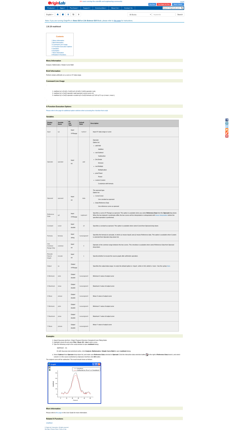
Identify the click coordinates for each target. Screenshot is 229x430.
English (49, 14)
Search (180, 14)
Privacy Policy (54, 429)
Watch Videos (178, 4)
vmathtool (49, 423)
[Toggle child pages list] (78, 14)
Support (86, 8)
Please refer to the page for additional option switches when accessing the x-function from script (77, 110)
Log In (182, 2)
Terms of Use (62, 429)
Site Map (47, 429)
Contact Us (128, 8)
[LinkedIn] (226, 123)
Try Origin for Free (164, 4)
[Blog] (226, 126)
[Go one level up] (68, 14)
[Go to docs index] (57, 14)
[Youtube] (226, 136)
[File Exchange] (226, 132)
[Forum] (226, 129)
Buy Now (152, 4)
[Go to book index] (62, 14)
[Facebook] (226, 119)
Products (50, 8)
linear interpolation (161, 215)
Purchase (73, 8)
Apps (62, 8)
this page (117, 20)
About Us (114, 8)
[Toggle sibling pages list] (73, 14)
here (168, 266)
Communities (100, 8)
